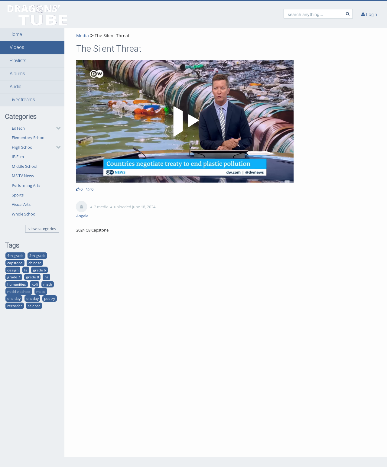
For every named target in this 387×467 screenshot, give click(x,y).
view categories (42, 228)
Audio (15, 86)
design (12, 270)
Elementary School (28, 137)
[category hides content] (57, 128)
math (47, 284)
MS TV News (23, 175)
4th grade (15, 255)
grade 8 (32, 276)
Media (82, 35)
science (34, 305)
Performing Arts (26, 185)
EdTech (18, 128)
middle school (19, 291)
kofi (35, 284)
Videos (17, 47)
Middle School (24, 166)
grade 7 (13, 276)
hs (46, 276)
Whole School (24, 214)
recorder (14, 305)
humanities (16, 284)
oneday (32, 298)
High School (22, 147)
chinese (34, 262)
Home (16, 34)
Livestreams (22, 99)
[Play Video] (185, 121)
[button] (32, 34)
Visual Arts (21, 204)
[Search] (348, 13)
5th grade (37, 255)
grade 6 (39, 270)
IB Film (18, 156)
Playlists (18, 60)
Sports (18, 195)
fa (26, 270)
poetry (49, 298)
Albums (17, 73)
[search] (313, 13)
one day (14, 298)
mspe (41, 291)
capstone (15, 262)
